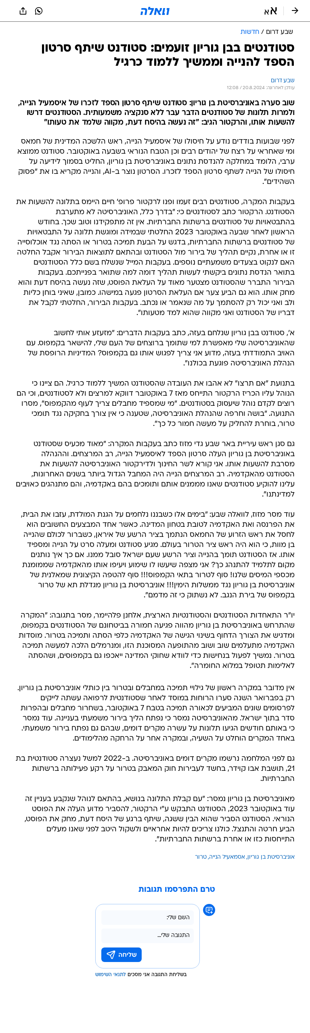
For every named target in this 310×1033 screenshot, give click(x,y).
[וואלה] (155, 11)
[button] (270, 11)
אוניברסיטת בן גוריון (271, 857)
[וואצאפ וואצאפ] (39, 11)
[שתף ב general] (23, 10)
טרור (201, 857)
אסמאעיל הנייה (227, 857)
